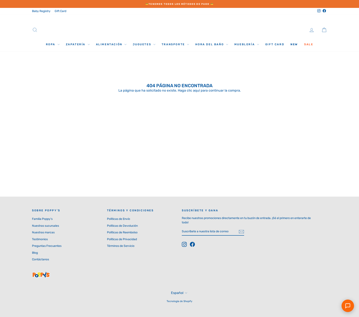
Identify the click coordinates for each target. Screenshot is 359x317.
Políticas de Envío (118, 219)
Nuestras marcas (43, 232)
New (294, 44)
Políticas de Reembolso (122, 232)
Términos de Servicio (120, 246)
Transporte (174, 44)
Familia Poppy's (42, 219)
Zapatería (76, 44)
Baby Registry (41, 11)
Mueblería (245, 44)
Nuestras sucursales (45, 226)
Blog (35, 253)
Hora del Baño (210, 44)
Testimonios (40, 239)
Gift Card (60, 11)
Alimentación (110, 44)
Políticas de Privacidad (122, 239)
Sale (308, 44)
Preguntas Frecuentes (46, 246)
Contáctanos (40, 259)
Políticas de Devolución (122, 226)
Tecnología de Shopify (179, 301)
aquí (196, 90)
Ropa (51, 44)
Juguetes (142, 44)
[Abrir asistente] (348, 306)
